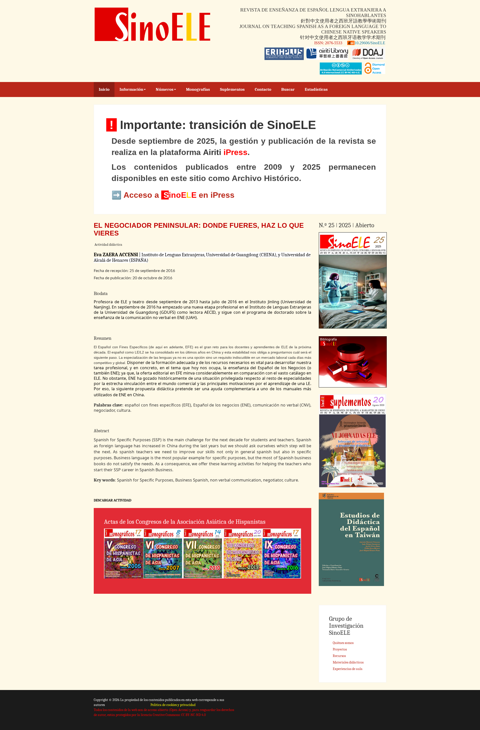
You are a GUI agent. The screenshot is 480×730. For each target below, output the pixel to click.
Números (165, 89)
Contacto (263, 89)
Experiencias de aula (347, 669)
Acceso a (142, 195)
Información (131, 89)
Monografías (198, 89)
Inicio (104, 89)
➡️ (118, 195)
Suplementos (232, 89)
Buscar (288, 89)
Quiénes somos (343, 643)
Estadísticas (316, 89)
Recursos (339, 656)
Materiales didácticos (348, 662)
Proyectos (340, 649)
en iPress (215, 195)
